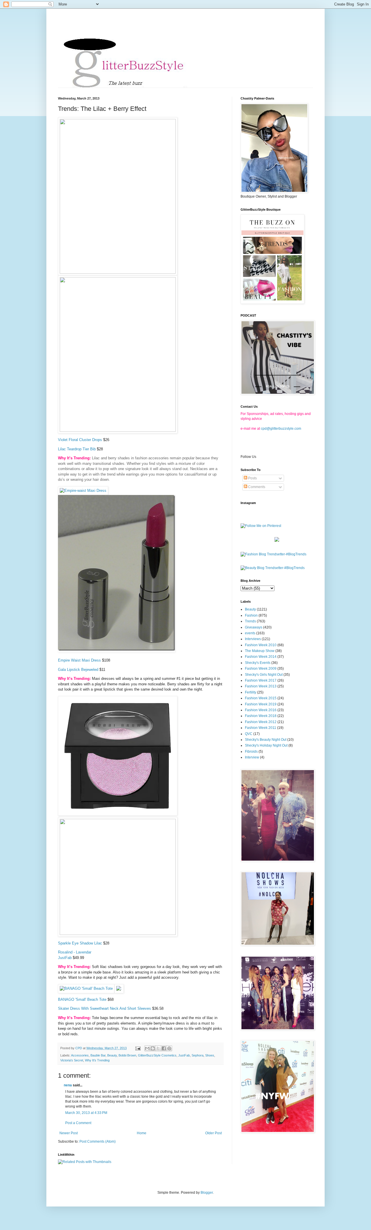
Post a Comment (78, 1123)
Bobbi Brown (127, 1055)
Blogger (207, 1193)
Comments (256, 487)
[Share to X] (158, 1048)
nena (68, 1085)
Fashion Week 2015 (261, 698)
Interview (252, 757)
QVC (248, 734)
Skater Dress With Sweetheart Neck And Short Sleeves (104, 1008)
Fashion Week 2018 (261, 716)
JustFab (65, 958)
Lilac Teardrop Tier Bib (77, 449)
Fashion (251, 615)
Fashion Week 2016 (261, 710)
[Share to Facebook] (164, 1048)
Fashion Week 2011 (260, 728)
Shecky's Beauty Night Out (265, 740)
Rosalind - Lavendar (74, 952)
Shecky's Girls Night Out (264, 675)
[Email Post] (137, 1048)
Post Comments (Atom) (97, 1141)
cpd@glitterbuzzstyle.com (281, 429)
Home (141, 1133)
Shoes (209, 1055)
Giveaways (253, 627)
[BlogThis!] (153, 1048)
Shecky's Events (257, 663)
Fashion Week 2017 (261, 680)
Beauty (112, 1055)
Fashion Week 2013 (261, 686)
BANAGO (66, 999)
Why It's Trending (97, 1060)
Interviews (253, 639)
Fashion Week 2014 (261, 657)
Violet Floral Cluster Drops (80, 440)
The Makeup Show (259, 651)
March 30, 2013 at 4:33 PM (86, 1113)
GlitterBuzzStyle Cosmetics (157, 1055)
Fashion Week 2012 (261, 722)
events (250, 633)
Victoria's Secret (71, 1060)
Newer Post (68, 1133)
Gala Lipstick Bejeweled (78, 669)
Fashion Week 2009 (261, 669)
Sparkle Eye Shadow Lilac (80, 943)
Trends (250, 621)
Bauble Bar (98, 1055)
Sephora (197, 1055)
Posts (252, 478)
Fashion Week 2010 (261, 645)
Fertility (250, 692)
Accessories (80, 1055)
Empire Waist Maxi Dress (79, 660)
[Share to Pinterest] (169, 1048)
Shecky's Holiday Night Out (266, 745)
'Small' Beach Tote (90, 999)
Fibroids (251, 751)
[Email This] (147, 1048)
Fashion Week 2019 (261, 704)
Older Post (213, 1133)
